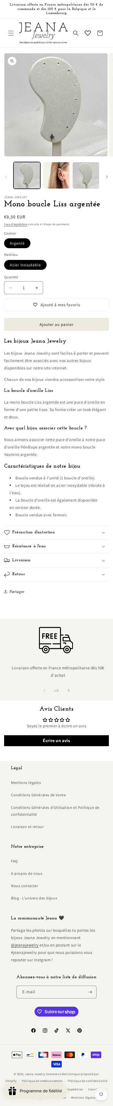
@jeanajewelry (25, 945)
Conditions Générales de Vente (38, 794)
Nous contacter (24, 885)
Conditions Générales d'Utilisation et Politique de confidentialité (55, 811)
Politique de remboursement (42, 1081)
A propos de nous (27, 873)
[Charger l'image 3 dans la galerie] (85, 175)
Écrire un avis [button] (56, 740)
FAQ (14, 861)
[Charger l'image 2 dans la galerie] (56, 175)
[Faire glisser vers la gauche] (6, 177)
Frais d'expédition (15, 224)
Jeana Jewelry (35, 1074)
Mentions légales (26, 782)
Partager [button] (17, 591)
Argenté (17, 243)
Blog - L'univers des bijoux (34, 898)
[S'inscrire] (90, 992)
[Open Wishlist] (88, 33)
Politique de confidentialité (88, 1081)
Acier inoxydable (25, 264)
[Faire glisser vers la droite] (107, 177)
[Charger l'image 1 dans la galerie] (26, 175)
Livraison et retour (27, 826)
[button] (11, 33)
